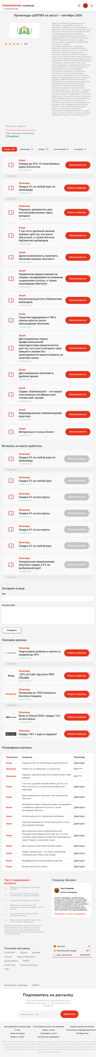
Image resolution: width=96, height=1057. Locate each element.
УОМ (6, 969)
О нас (17, 1030)
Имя (4, 594)
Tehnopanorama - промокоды (16, 985)
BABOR (26, 961)
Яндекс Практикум (26, 957)
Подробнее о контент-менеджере (69, 914)
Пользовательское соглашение (48, 1027)
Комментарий (8, 605)
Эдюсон (23, 952)
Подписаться (69, 1014)
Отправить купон (48, 1033)
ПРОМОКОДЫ (18, 5)
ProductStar (9, 952)
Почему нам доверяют (49, 1037)
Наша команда (17, 1033)
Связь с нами (48, 1030)
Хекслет (8, 957)
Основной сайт (11, 9)
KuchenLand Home (28, 965)
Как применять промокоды (17, 1027)
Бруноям (36, 952)
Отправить (12, 630)
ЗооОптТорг (10, 965)
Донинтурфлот (11, 961)
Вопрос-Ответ (17, 1037)
